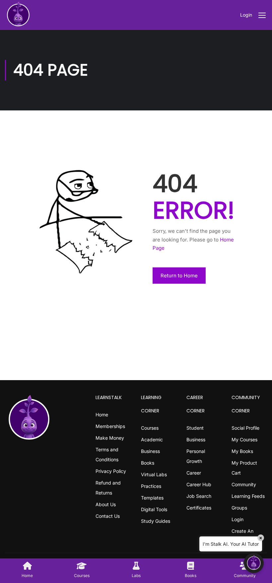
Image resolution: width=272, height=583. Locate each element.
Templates (152, 498)
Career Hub (198, 484)
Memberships (110, 426)
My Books (242, 451)
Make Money (110, 438)
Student (195, 428)
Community (244, 484)
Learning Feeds (248, 496)
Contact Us (108, 516)
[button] (254, 563)
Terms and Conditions (107, 454)
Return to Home (179, 275)
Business (150, 451)
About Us (106, 504)
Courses (150, 428)
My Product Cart (244, 468)
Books (147, 463)
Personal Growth (195, 456)
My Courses (244, 439)
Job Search (198, 496)
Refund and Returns (108, 488)
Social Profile (245, 428)
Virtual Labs (154, 474)
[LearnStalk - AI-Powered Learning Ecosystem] (18, 15)
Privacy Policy (111, 471)
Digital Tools (154, 509)
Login (246, 15)
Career (193, 473)
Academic (152, 439)
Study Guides (155, 521)
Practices (151, 486)
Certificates (198, 507)
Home (102, 414)
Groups (239, 507)
